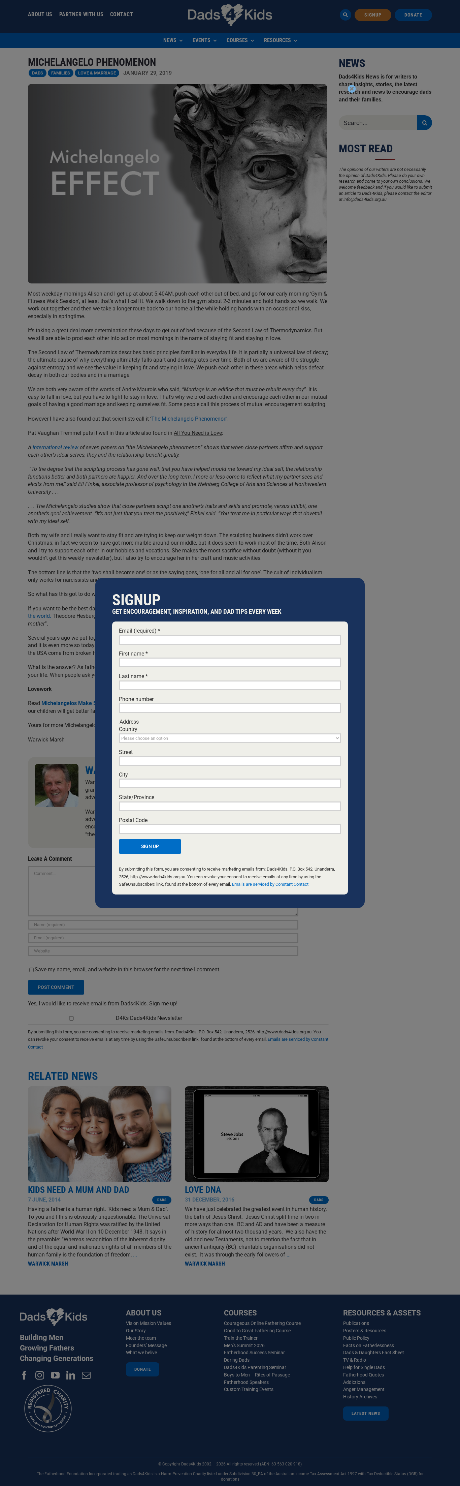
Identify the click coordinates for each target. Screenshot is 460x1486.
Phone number (136, 699)
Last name (133, 676)
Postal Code (133, 820)
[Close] (352, 88)
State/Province (136, 797)
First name (133, 653)
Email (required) (139, 631)
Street (126, 752)
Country (128, 729)
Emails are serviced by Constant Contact (270, 884)
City (123, 774)
